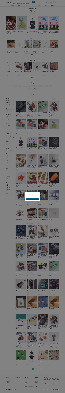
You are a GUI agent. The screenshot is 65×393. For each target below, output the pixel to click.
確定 (32, 198)
